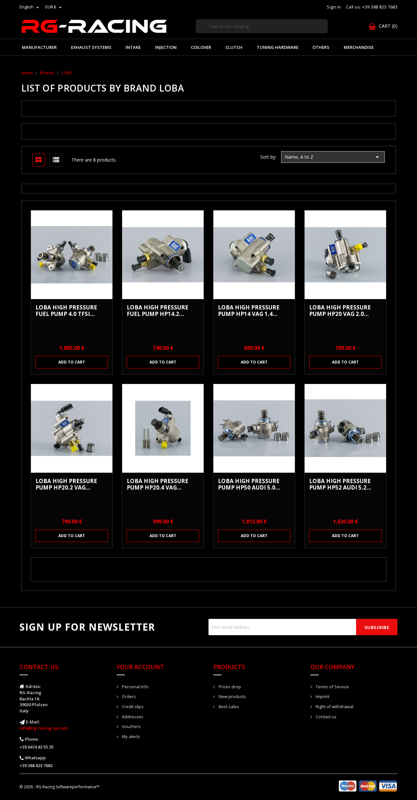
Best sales (228, 706)
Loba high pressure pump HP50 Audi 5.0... (249, 484)
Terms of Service (332, 687)
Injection (166, 47)
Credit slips (132, 706)
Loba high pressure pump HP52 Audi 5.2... (340, 484)
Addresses (132, 717)
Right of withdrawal (334, 706)
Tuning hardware (277, 47)
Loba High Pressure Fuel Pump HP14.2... (157, 310)
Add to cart (71, 362)
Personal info (135, 687)
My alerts (130, 736)
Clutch (233, 47)
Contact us (326, 717)
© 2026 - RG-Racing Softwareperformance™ (59, 787)
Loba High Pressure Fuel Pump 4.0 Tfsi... (66, 310)
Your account (140, 667)
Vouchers (131, 726)
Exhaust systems (91, 47)
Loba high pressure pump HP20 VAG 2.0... (340, 310)
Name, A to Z (333, 157)
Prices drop (229, 687)
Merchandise (359, 47)
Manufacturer (39, 47)
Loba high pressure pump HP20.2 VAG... (66, 484)
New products (232, 696)
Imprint (322, 696)
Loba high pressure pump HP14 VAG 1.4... (249, 310)
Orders (128, 696)
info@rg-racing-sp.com (44, 728)
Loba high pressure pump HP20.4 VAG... (157, 484)
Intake (133, 47)
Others (320, 47)
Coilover (201, 47)
